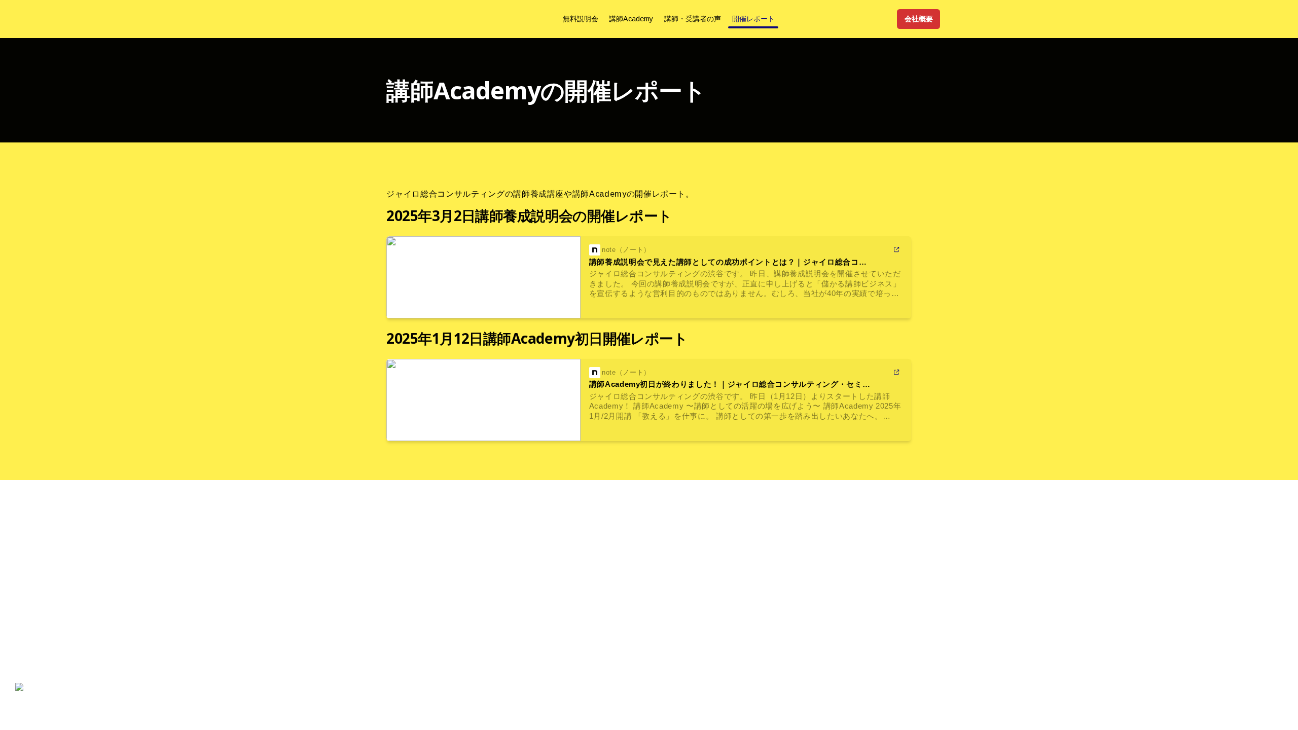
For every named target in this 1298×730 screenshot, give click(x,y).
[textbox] (649, 19)
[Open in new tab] (897, 249)
